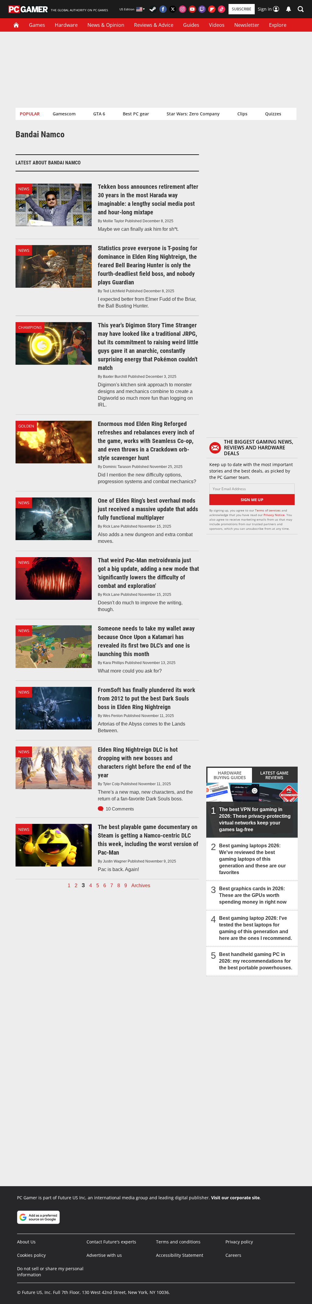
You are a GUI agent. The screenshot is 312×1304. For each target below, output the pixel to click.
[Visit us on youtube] (192, 9)
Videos (217, 25)
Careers (233, 1255)
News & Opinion (105, 25)
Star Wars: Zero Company (193, 114)
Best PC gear (136, 114)
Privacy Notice (274, 515)
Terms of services (268, 510)
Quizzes (273, 114)
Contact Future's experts (111, 1242)
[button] (301, 9)
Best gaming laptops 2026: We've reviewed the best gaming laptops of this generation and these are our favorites (252, 859)
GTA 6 (99, 114)
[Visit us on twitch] (202, 9)
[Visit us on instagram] (182, 9)
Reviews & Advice (153, 25)
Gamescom (64, 114)
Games (37, 25)
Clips (242, 114)
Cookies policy (31, 1255)
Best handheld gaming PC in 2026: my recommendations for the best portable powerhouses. (255, 961)
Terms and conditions (178, 1242)
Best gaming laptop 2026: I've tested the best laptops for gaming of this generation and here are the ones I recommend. (255, 928)
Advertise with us (104, 1255)
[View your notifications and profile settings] (288, 9)
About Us (26, 1242)
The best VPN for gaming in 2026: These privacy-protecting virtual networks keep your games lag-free (255, 819)
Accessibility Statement (179, 1255)
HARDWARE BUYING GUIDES (230, 775)
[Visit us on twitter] (172, 9)
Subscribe (241, 9)
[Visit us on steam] (153, 9)
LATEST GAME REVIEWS (274, 775)
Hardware (66, 25)
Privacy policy (239, 1242)
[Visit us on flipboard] (211, 9)
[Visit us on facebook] (163, 9)
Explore (277, 25)
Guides (191, 25)
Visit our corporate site (235, 1197)
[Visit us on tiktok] (221, 9)
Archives (140, 885)
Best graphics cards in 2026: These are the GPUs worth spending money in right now (252, 895)
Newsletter (246, 25)
